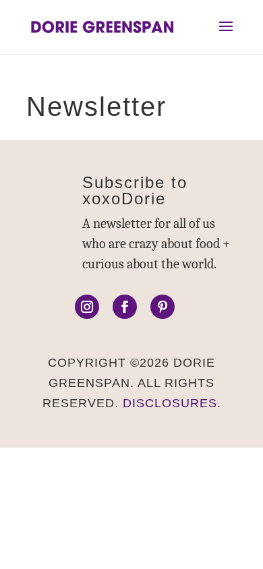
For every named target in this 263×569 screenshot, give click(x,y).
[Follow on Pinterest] (162, 307)
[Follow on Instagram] (87, 307)
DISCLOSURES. (172, 403)
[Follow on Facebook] (125, 307)
